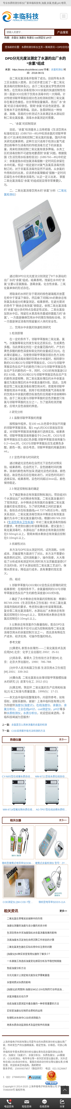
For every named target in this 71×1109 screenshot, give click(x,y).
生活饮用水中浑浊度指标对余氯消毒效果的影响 (32, 932)
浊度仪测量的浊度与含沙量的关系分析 (27, 925)
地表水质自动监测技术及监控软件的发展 (28, 1025)
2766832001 (20, 1077)
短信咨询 (26, 1106)
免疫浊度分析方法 (16, 968)
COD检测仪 (14, 1058)
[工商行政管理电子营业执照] (51, 1077)
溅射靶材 (36, 1065)
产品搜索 (62, 32)
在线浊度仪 (43, 705)
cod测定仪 (44, 709)
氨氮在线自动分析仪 (40, 1062)
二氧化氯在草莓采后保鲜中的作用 (24, 918)
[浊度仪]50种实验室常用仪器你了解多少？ (29, 954)
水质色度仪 (49, 1055)
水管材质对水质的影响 (19, 982)
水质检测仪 (14, 713)
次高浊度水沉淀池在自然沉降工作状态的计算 (30, 940)
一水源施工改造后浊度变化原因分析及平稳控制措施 (34, 961)
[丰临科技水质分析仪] (19, 17)
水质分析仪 (30, 713)
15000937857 (22, 1068)
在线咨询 (44, 1106)
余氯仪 (57, 705)
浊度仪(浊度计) (24, 705)
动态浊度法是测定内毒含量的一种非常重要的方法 (33, 1003)
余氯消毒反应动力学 (17, 996)
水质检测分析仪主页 (32, 47)
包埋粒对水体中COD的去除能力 (24, 1018)
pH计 (56, 709)
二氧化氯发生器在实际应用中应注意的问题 (29, 947)
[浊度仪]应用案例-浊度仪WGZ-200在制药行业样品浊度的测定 (36, 989)
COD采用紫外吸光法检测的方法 (28, 731)
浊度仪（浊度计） (17, 1055)
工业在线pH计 (26, 709)
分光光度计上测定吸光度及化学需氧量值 (28, 975)
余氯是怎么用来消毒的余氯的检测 (29, 724)
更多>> (63, 739)
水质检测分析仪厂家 (18, 3)
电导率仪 (27, 1058)
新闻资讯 (50, 47)
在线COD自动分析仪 (16, 1062)
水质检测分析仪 (49, 1042)
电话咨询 (9, 1106)
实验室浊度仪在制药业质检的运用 (24, 1010)
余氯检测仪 (57, 69)
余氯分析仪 (34, 1055)
